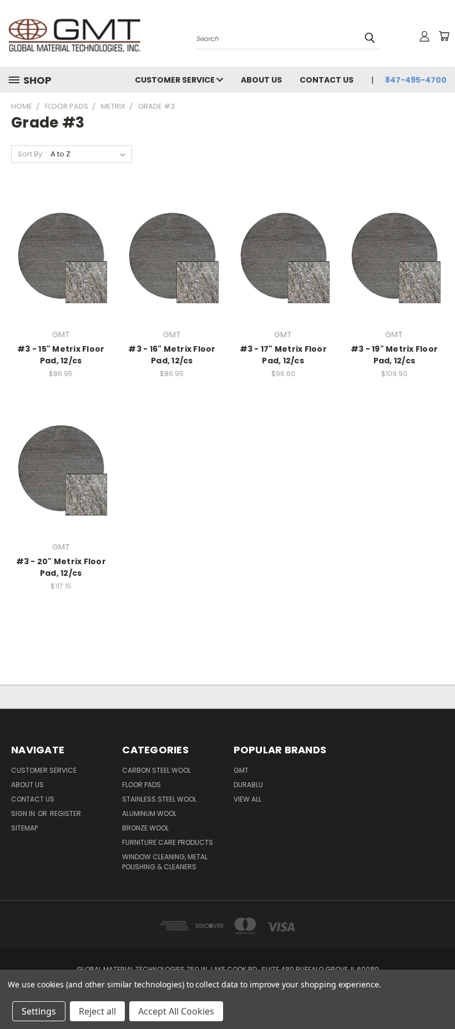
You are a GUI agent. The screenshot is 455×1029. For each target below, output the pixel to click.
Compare (57, 254)
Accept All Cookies (176, 1011)
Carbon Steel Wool (156, 770)
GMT (241, 770)
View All (247, 799)
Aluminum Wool (149, 813)
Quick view (61, 232)
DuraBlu (248, 784)
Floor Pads (141, 784)
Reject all (97, 1011)
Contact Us (326, 79)
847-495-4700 (416, 79)
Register (65, 813)
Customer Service (175, 79)
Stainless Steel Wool (159, 799)
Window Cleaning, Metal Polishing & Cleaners (165, 861)
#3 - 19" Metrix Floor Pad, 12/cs (394, 354)
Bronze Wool (145, 828)
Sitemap (24, 828)
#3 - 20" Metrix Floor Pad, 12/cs (61, 567)
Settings (39, 1011)
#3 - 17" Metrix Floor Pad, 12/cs (283, 354)
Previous (438, 994)
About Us (261, 79)
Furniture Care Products (167, 842)
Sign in (24, 813)
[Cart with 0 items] (443, 36)
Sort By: (31, 154)
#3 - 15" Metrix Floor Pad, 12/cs (60, 354)
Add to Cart (61, 275)
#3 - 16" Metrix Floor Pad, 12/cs (171, 354)
